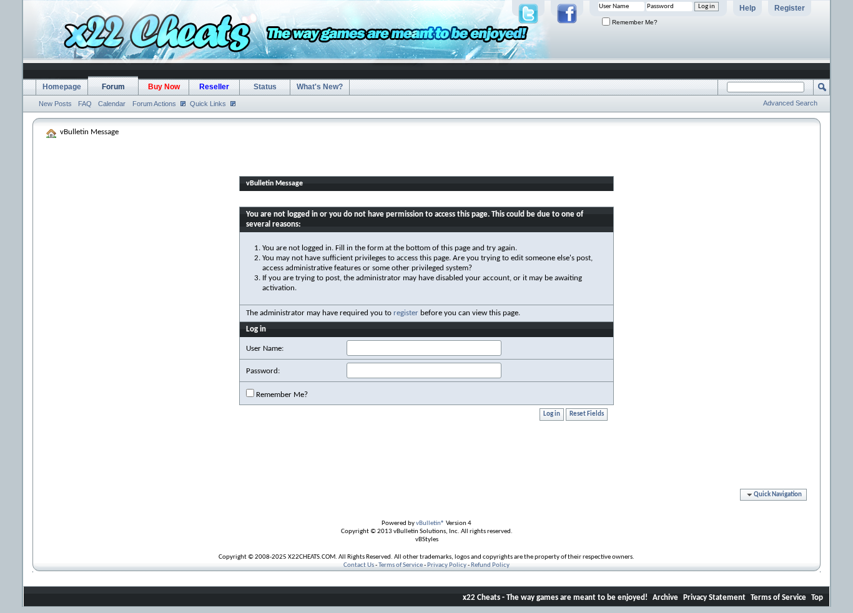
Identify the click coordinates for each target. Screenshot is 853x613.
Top (817, 598)
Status (265, 86)
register (405, 313)
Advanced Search (790, 103)
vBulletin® (430, 523)
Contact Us (358, 565)
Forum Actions (154, 103)
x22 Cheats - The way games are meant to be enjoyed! (555, 598)
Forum (113, 86)
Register (789, 8)
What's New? (320, 86)
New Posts (55, 103)
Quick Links (208, 103)
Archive (665, 598)
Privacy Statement (714, 598)
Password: (263, 371)
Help (747, 8)
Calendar (112, 103)
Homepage (61, 86)
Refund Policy (490, 565)
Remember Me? (634, 22)
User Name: (265, 349)
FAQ (85, 103)
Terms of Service (400, 565)
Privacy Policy (446, 565)
